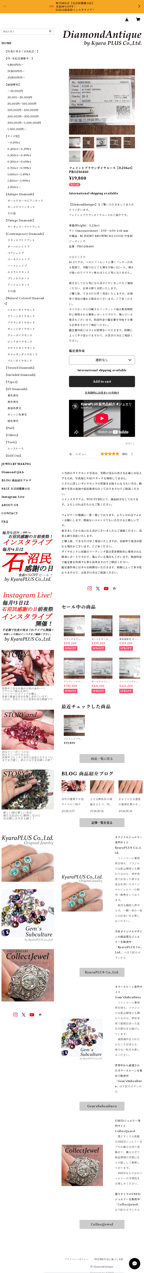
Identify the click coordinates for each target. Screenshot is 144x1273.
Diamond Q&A (13, 472)
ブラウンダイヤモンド (21, 322)
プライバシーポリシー (76, 1259)
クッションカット (19, 285)
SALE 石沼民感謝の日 (16, 488)
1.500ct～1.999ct (19, 181)
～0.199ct (14, 142)
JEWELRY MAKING (16, 464)
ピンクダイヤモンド (20, 341)
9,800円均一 (15, 65)
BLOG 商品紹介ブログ (16, 480)
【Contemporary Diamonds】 (24, 234)
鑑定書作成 (77, 351)
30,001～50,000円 (20, 97)
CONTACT (10, 513)
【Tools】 (11, 442)
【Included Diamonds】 (20, 375)
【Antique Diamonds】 (19, 194)
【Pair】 (10, 428)
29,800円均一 (16, 77)
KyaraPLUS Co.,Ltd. (102, 972)
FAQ (5, 521)
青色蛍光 (13, 395)
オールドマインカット (21, 207)
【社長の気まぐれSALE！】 (22, 51)
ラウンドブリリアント (21, 240)
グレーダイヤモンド (20, 335)
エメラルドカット (19, 272)
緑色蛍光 (13, 421)
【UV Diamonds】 (16, 389)
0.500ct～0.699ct (19, 161)
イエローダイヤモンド (21, 310)
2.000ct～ (14, 187)
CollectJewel (102, 1224)
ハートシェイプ (17, 265)
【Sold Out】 (13, 455)
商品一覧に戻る (102, 759)
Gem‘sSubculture (102, 1106)
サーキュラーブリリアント (24, 227)
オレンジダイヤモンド (21, 329)
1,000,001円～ (17, 129)
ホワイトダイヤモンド (21, 348)
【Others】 (12, 435)
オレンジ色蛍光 (17, 414)
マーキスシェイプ (19, 259)
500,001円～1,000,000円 (24, 123)
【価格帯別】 (12, 84)
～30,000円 (15, 91)
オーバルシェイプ (18, 246)
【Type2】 (11, 382)
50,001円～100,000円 (22, 103)
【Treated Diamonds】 (20, 368)
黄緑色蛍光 (14, 408)
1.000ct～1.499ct (19, 174)
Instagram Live (13, 497)
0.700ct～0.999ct (19, 168)
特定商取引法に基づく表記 (108, 1259)
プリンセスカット (18, 278)
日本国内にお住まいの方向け (102, 392)
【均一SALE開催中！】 (19, 58)
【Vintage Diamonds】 (19, 220)
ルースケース (16, 448)
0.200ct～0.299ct (19, 149)
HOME (7, 43)
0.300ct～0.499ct (19, 155)
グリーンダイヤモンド (21, 316)
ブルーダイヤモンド (20, 360)
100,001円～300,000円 (23, 110)
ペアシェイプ (16, 253)
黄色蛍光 (13, 402)
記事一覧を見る (102, 823)
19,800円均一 (16, 71)
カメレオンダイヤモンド (23, 354)
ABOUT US (10, 505)
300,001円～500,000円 (23, 116)
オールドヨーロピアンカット (25, 200)
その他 (12, 213)
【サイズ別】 (12, 136)
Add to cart (102, 381)
